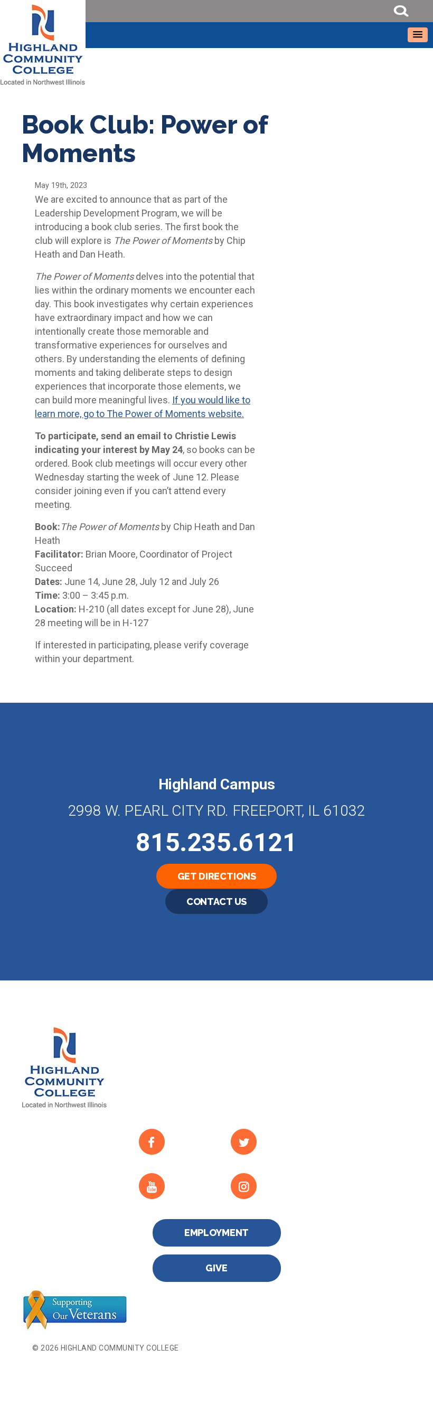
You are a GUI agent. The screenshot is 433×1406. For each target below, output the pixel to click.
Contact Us (216, 901)
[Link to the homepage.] (216, 43)
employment (216, 1232)
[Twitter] (268, 1142)
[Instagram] (268, 1186)
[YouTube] (176, 1186)
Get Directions (216, 876)
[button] (418, 34)
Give (216, 1267)
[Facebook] (176, 1142)
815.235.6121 (216, 842)
